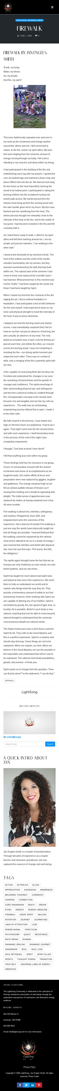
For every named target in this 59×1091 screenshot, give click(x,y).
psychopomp (12, 934)
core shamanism (14, 905)
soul (24, 949)
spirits (9, 959)
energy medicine (37, 910)
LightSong (30, 692)
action (9, 885)
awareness (46, 890)
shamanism (11, 949)
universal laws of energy (35, 964)
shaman (26, 939)
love (34, 924)
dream (42, 905)
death (31, 905)
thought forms (26, 959)
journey (25, 919)
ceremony (38, 895)
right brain (11, 939)
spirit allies (44, 954)
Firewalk (29, 28)
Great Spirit (26, 914)
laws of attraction (16, 924)
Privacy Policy (29, 1067)
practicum (31, 929)
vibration (10, 969)
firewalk (9, 681)
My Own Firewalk (12, 737)
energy (20, 910)
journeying (40, 919)
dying (8, 910)
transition (46, 959)
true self (10, 964)
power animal (13, 929)
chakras (10, 900)
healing (42, 914)
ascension (30, 890)
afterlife (22, 885)
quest (27, 934)
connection (26, 900)
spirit (29, 954)
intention (10, 919)
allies (35, 885)
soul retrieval (13, 954)
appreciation (12, 890)
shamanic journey (39, 944)
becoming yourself (16, 895)
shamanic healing (15, 944)
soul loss (37, 949)
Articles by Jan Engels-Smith (29, 20)
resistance (41, 934)
